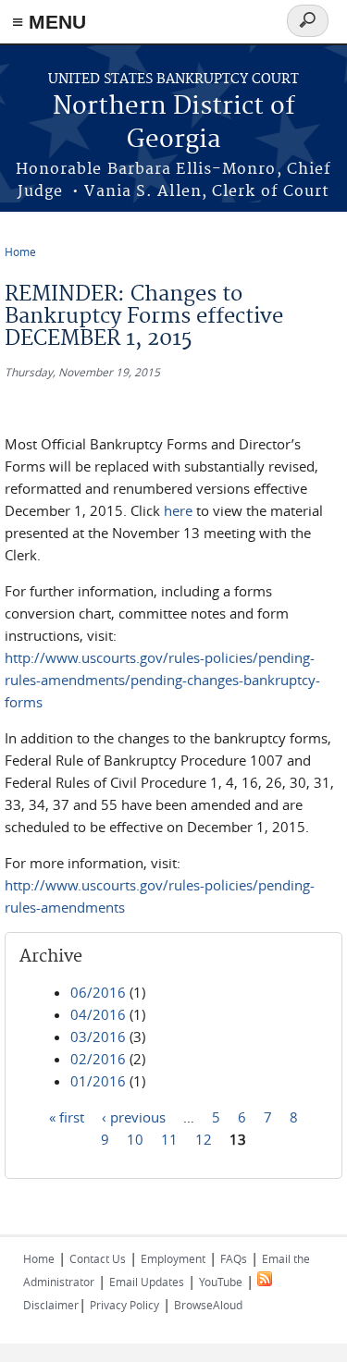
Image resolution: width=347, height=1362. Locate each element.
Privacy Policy (124, 1304)
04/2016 (98, 1014)
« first (66, 1117)
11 (169, 1139)
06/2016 (98, 992)
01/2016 (98, 1081)
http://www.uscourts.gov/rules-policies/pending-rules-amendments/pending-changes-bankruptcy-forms (162, 679)
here (178, 510)
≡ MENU (49, 21)
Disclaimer (51, 1304)
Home (20, 251)
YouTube (220, 1281)
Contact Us (97, 1258)
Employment (173, 1258)
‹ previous (134, 1117)
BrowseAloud (208, 1304)
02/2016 (98, 1058)
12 (203, 1139)
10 (135, 1139)
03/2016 (98, 1036)
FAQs (233, 1258)
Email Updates (146, 1281)
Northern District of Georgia (174, 123)
